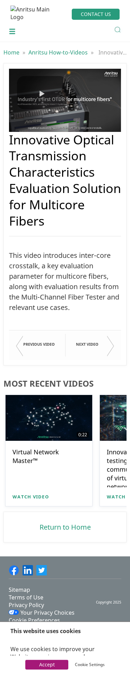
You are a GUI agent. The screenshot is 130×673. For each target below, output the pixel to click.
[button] (42, 92)
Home (12, 52)
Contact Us (96, 14)
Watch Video (30, 497)
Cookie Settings (90, 664)
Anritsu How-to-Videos (58, 52)
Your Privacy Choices (47, 612)
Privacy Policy (26, 605)
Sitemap (19, 590)
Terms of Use (26, 597)
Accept (47, 664)
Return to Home (65, 527)
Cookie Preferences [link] (34, 620)
